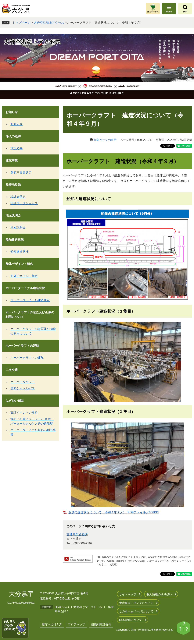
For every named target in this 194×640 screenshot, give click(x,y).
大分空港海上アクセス (49, 22)
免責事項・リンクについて (136, 602)
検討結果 (16, 148)
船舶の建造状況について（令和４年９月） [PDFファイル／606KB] (113, 512)
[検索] (185, 8)
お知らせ (12, 112)
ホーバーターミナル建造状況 (25, 288)
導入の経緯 (13, 136)
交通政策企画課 (77, 534)
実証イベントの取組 (24, 412)
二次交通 (12, 369)
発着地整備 (13, 184)
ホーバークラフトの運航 (22, 345)
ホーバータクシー (22, 382)
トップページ (21, 22)
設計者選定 (18, 196)
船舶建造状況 (15, 239)
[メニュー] (169, 8)
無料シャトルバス (22, 388)
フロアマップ (76, 624)
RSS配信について (130, 619)
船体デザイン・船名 (19, 263)
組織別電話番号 (101, 624)
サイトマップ (127, 594)
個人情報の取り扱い (159, 594)
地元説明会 (13, 215)
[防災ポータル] (153, 8)
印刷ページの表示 (105, 139)
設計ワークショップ (24, 203)
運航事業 (12, 160)
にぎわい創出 (15, 400)
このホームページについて (136, 611)
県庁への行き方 (52, 624)
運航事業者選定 (21, 172)
